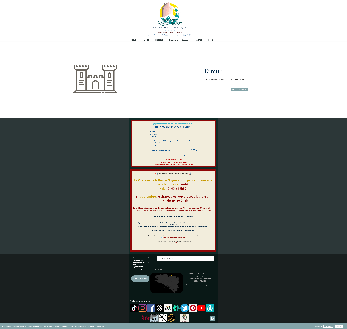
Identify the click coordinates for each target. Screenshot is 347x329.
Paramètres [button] (318, 326)
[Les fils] (159, 308)
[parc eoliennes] (162, 318)
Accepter (338, 326)
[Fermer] (345, 326)
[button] (239, 89)
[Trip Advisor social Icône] (168, 308)
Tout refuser (328, 326)
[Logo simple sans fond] (146, 318)
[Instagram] (142, 308)
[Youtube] (201, 308)
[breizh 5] (171, 318)
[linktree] (176, 308)
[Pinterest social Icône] (193, 308)
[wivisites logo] (210, 308)
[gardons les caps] (154, 318)
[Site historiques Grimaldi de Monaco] (184, 318)
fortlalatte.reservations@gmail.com (174, 237)
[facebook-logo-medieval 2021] (151, 308)
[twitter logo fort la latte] (184, 308)
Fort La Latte (170, 30)
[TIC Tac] (134, 308)
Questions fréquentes (142, 258)
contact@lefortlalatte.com (174, 243)
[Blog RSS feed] (212, 318)
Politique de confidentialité (97, 326)
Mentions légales (139, 269)
